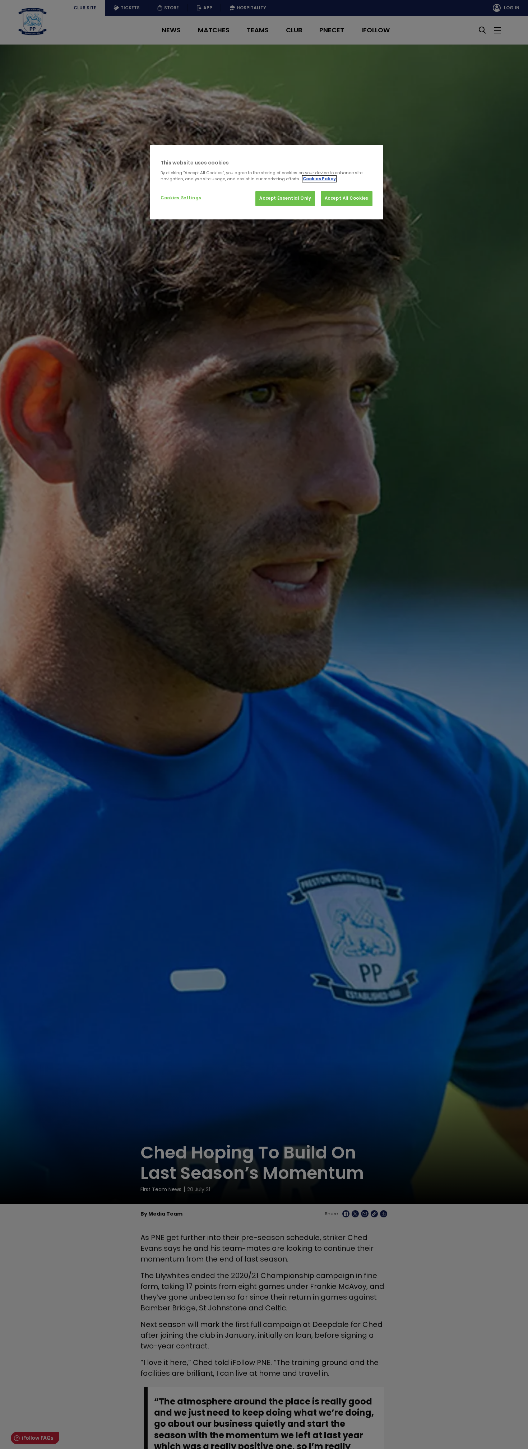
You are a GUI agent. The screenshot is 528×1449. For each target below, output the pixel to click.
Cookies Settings (181, 198)
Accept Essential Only (285, 198)
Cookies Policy (319, 179)
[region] (266, 182)
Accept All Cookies (347, 198)
